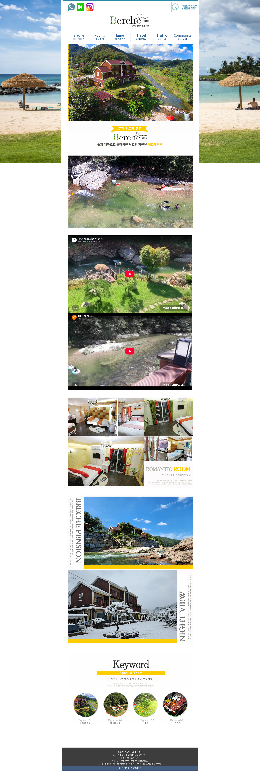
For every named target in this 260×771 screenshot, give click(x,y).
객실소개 (99, 37)
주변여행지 (141, 37)
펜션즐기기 (120, 37)
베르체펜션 (78, 37)
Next (188, 194)
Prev (73, 194)
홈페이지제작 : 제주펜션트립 (130, 768)
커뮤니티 (182, 37)
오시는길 (162, 37)
